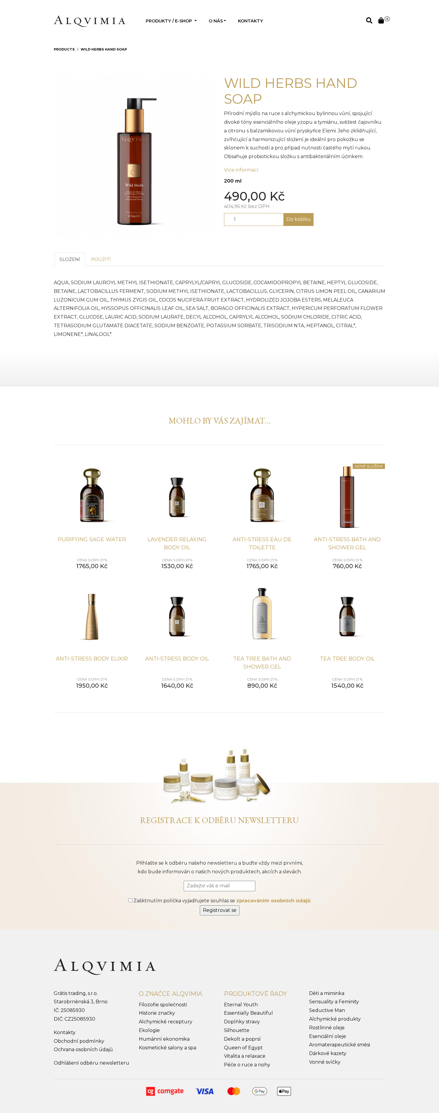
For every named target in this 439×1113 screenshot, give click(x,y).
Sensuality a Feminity (334, 1002)
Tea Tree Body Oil (347, 658)
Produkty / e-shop (169, 21)
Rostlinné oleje (327, 1028)
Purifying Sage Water (92, 539)
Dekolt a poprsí (242, 1039)
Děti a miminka (326, 993)
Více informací (241, 170)
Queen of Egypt (243, 1048)
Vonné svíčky (324, 1062)
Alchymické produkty (335, 1019)
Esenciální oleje (327, 1036)
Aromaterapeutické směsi (339, 1045)
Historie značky (157, 1013)
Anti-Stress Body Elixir (92, 658)
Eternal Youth (241, 1004)
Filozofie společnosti (163, 1004)
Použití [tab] (101, 259)
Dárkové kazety (327, 1053)
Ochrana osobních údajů (83, 1049)
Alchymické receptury (165, 1022)
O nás (216, 21)
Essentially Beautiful (248, 1013)
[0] (381, 21)
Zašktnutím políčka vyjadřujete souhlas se (221, 900)
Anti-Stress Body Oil (177, 658)
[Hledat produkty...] (369, 21)
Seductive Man (327, 1010)
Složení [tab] (69, 259)
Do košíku (298, 219)
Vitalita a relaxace (244, 1056)
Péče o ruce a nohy (247, 1065)
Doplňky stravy (242, 1022)
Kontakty (250, 21)
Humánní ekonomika (164, 1039)
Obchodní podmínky (79, 1041)
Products (64, 49)
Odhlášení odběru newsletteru (91, 1063)
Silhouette (236, 1030)
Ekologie (149, 1030)
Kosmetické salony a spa (167, 1048)
